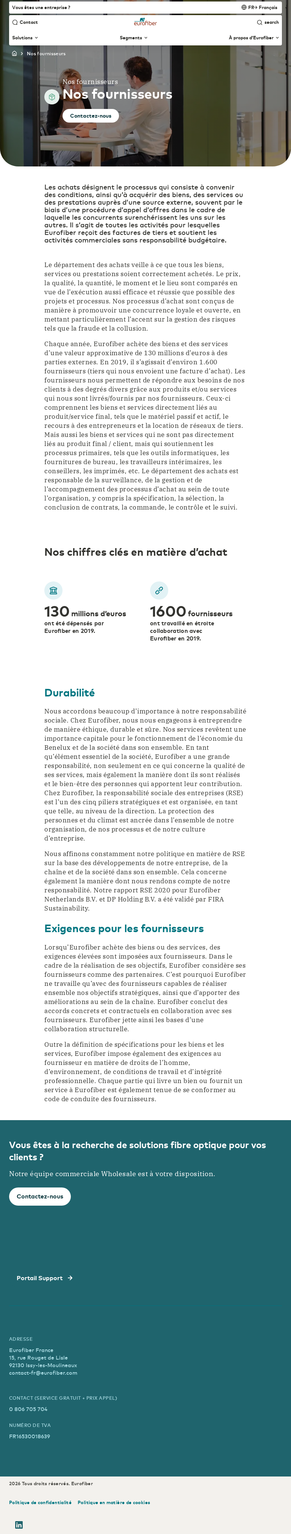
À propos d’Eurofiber (251, 37)
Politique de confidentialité (40, 1502)
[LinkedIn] (19, 1526)
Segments (131, 37)
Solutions (22, 37)
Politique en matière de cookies (114, 1502)
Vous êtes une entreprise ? (41, 7)
